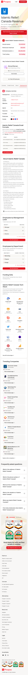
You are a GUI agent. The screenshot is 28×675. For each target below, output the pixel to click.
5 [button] (23, 262)
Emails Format (11, 85)
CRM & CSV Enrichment (7, 560)
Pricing (3, 627)
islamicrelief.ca (14, 105)
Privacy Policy (4, 643)
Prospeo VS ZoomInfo (6, 598)
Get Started (23, 1)
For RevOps (4, 591)
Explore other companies (8, 458)
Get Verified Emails (7, 152)
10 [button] (23, 259)
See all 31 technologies (8, 355)
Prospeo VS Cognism (6, 603)
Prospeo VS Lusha (5, 606)
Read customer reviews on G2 (8, 659)
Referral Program (5, 629)
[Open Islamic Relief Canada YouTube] (13, 119)
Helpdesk (4, 612)
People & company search (7, 558)
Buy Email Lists (5, 619)
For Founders (4, 589)
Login (16, 1)
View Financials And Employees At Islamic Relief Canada (13, 32)
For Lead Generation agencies (8, 584)
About (17, 85)
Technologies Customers (7, 622)
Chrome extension (5, 568)
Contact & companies (6, 617)
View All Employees (15, 79)
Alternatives (5, 596)
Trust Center (4, 640)
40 (23, 230)
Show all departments (21, 265)
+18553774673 (14, 99)
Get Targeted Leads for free (14, 547)
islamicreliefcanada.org (17, 103)
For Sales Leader (5, 586)
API (2, 578)
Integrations (4, 575)
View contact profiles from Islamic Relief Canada (14, 211)
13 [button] (23, 256)
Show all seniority (21, 236)
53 (23, 227)
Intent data (4, 565)
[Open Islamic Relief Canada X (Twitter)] (11, 119)
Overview (4, 85)
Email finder (4, 563)
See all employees (14, 239)
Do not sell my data (6, 648)
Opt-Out (3, 638)
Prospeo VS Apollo (5, 601)
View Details (14, 73)
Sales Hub (4, 631)
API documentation (6, 614)
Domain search (5, 573)
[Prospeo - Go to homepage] (6, 2)
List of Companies (5, 624)
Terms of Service (5, 645)
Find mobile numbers (6, 570)
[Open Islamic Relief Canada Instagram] (17, 119)
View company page (9, 371)
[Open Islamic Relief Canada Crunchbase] (15, 119)
